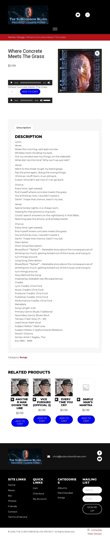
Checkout (38, 493)
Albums (62, 488)
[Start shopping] (78, 15)
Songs (21, 37)
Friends (12, 506)
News (11, 490)
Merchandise (65, 493)
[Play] (11, 82)
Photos (12, 501)
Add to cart (30, 91)
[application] (30, 82)
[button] (55, 29)
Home (11, 37)
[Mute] (48, 82)
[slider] (47, 100)
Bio (10, 495)
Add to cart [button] (20, 422)
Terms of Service (17, 517)
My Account (40, 499)
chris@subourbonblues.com (69, 456)
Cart (35, 488)
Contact (12, 511)
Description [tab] (23, 127)
